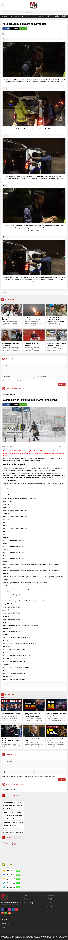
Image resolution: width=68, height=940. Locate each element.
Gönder (24, 28)
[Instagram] (9, 909)
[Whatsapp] (5, 913)
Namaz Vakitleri (51, 895)
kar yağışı (6, 684)
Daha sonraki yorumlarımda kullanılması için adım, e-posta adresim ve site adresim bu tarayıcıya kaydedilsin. (30, 380)
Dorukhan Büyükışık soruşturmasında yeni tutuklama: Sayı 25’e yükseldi (25, 16)
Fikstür (3, 927)
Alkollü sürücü (6, 292)
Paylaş (7, 28)
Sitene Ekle (50, 906)
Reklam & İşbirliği (28, 903)
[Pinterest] (2, 913)
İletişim (26, 899)
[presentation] (15, 837)
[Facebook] (2, 909)
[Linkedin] (13, 909)
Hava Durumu (50, 903)
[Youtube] (16, 909)
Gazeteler (4, 919)
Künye (26, 895)
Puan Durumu (5, 923)
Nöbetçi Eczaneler (51, 899)
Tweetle (16, 28)
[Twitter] (5, 909)
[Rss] (9, 913)
